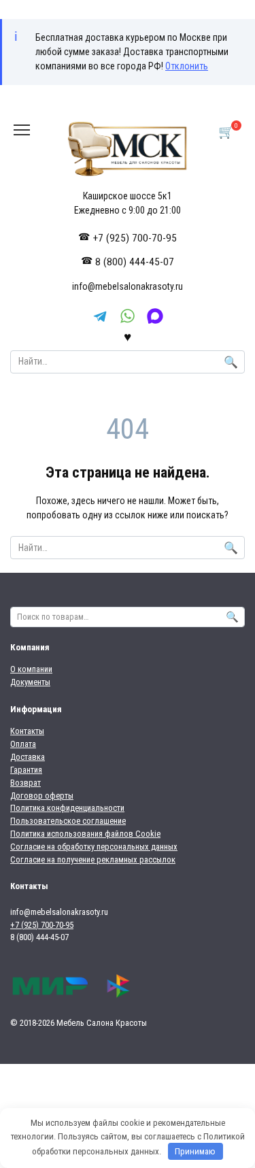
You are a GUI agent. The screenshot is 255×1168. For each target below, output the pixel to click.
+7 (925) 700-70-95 (135, 238)
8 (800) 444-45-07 (134, 262)
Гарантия (26, 770)
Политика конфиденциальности (67, 808)
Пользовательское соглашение (68, 821)
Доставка (27, 757)
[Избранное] (127, 336)
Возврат (25, 783)
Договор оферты (41, 795)
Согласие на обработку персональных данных (93, 846)
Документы (30, 682)
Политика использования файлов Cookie (85, 834)
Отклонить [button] (186, 66)
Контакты (27, 731)
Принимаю (195, 1151)
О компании (31, 669)
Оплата (23, 744)
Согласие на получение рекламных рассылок (92, 859)
